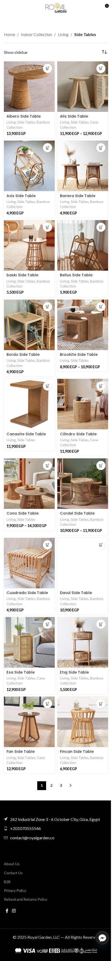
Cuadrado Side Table (27, 592)
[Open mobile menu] (6, 8)
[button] (47, 68)
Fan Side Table (21, 751)
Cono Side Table (23, 513)
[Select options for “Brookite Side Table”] (100, 306)
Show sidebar (16, 52)
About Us (12, 864)
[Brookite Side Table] (82, 325)
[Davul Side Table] (82, 563)
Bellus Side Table (76, 275)
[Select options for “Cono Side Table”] (47, 465)
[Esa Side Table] (29, 642)
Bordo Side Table (23, 354)
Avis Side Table (21, 195)
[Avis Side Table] (29, 166)
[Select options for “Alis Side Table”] (100, 68)
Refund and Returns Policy (25, 899)
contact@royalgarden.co (32, 837)
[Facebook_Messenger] (102, 938)
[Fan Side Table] (29, 722)
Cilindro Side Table (78, 434)
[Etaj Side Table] (82, 642)
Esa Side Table (21, 672)
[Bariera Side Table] (82, 166)
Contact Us (13, 873)
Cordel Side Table (77, 513)
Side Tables (26, 122)
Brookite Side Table (79, 354)
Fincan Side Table (77, 751)
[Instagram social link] (13, 911)
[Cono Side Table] (29, 483)
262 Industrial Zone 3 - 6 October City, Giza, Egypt (55, 819)
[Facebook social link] (7, 911)
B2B (7, 881)
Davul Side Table (76, 592)
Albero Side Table (24, 116)
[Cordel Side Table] (82, 483)
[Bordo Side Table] (29, 325)
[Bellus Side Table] (82, 245)
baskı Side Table (22, 275)
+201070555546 (25, 828)
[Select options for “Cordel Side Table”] (100, 465)
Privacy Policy (15, 890)
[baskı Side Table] (29, 245)
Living (63, 34)
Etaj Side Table (74, 672)
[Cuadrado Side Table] (29, 563)
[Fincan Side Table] (82, 722)
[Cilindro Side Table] (82, 404)
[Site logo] (56, 7)
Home (9, 34)
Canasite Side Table (26, 434)
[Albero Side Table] (29, 86)
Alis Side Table (74, 116)
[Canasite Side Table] (29, 404)
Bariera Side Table (77, 195)
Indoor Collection (36, 34)
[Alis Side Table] (82, 86)
